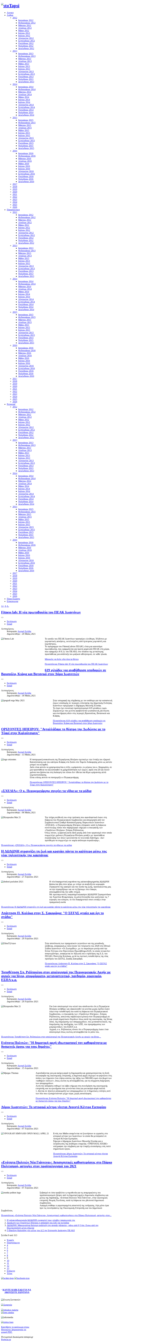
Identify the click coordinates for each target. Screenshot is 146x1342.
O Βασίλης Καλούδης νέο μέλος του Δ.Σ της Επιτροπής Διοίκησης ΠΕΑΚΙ (41, 1230)
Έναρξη (10, 1240)
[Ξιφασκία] (6, 1305)
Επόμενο (11, 1271)
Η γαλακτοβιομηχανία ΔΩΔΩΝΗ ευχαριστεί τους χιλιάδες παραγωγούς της (41, 1220)
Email (9, 624)
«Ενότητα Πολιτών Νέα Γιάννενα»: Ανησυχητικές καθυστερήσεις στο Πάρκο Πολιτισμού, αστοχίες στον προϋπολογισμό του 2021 (56, 1164)
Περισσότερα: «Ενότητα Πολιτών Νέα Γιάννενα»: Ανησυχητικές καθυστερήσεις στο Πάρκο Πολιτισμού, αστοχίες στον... (56, 1215)
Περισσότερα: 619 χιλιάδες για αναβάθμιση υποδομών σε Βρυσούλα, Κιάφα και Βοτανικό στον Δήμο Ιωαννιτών (79, 721)
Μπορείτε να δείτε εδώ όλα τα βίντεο (62, 659)
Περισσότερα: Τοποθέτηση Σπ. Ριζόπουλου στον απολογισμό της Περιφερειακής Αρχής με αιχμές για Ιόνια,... (51, 1037)
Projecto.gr (6, 1339)
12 (8, 1265)
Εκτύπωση (12, 621)
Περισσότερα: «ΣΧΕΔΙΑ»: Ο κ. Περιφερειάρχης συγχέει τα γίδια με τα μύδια (36, 845)
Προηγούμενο (13, 1242)
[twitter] (7, 1278)
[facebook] (22, 1278)
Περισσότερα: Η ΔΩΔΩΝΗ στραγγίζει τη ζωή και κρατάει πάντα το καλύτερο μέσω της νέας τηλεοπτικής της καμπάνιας (55, 907)
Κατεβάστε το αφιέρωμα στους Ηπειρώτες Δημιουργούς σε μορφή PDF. (15, 1329)
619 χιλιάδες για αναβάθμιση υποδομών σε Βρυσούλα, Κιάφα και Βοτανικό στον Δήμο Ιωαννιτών (53, 672)
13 (8, 1268)
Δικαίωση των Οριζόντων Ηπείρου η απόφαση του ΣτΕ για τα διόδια (38, 1223)
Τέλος (9, 1273)
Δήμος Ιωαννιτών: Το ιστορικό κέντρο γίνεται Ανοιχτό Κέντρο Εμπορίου (53, 1107)
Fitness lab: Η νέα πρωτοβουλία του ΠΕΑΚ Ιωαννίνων (41, 612)
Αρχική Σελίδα (24, 631)
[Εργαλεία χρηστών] (2, 617)
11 (8, 1263)
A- (8, 606)
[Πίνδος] (7, 1312)
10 (8, 1260)
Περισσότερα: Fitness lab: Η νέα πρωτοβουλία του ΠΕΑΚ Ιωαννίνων (76, 664)
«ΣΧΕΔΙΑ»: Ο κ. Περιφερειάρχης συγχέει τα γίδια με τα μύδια (46, 791)
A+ (2, 606)
